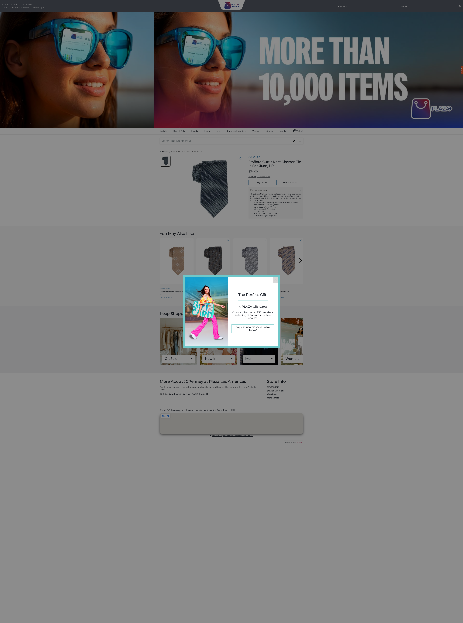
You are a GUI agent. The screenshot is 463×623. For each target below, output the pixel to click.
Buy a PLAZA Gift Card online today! (252, 329)
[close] (275, 280)
